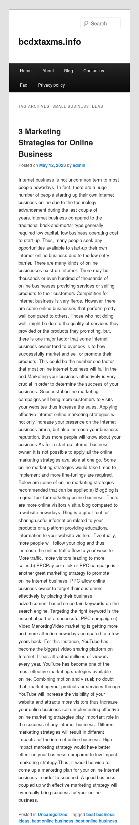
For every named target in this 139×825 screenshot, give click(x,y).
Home (26, 70)
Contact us (93, 70)
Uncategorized (52, 814)
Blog (68, 70)
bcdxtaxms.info (50, 41)
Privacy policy (51, 85)
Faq (23, 85)
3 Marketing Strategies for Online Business (56, 142)
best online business (52, 820)
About (48, 70)
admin (79, 165)
